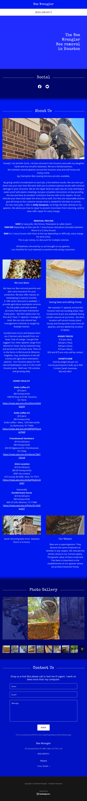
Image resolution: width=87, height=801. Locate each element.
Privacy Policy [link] (51, 735)
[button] (49, 766)
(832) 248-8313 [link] (43, 12)
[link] (43, 4)
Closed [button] (45, 766)
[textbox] (43, 686)
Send (43, 727)
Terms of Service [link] (62, 735)
